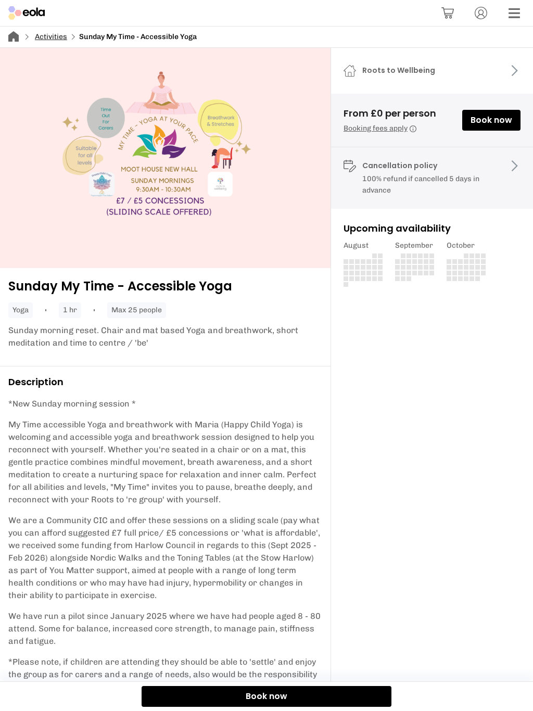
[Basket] (447, 13)
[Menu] (514, 13)
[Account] (481, 13)
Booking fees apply (376, 128)
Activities (51, 36)
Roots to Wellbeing (398, 70)
